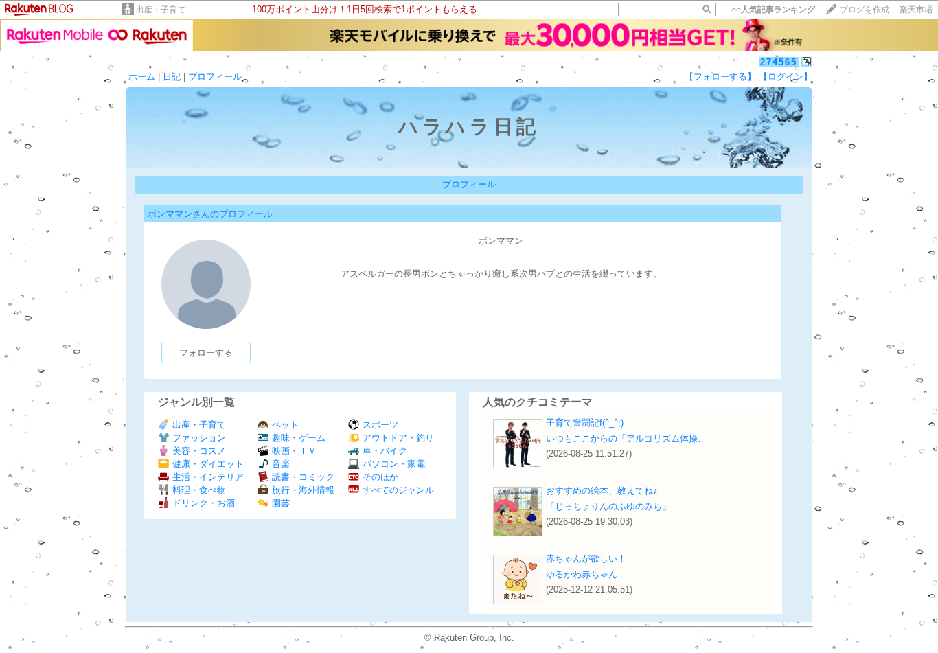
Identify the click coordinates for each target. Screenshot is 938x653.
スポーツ (380, 425)
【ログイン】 (785, 76)
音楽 (281, 464)
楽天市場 (916, 9)
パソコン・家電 (394, 464)
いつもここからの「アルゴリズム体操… (626, 438)
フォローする (206, 352)
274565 (778, 62)
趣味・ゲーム (298, 438)
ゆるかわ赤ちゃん (581, 574)
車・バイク (385, 451)
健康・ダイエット (208, 464)
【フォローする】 (720, 76)
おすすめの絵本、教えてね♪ (602, 490)
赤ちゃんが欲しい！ (586, 558)
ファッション (199, 438)
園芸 (281, 503)
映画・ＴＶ (294, 451)
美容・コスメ (199, 451)
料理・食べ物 (199, 490)
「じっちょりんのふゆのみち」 (608, 506)
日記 (172, 76)
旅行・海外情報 (303, 490)
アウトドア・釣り (398, 438)
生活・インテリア (208, 477)
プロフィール (215, 76)
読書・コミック (303, 477)
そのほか (380, 477)
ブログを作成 (864, 9)
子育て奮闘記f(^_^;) (585, 422)
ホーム (141, 76)
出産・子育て (160, 9)
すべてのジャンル (398, 490)
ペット (285, 425)
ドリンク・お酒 (203, 503)
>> (773, 9)
